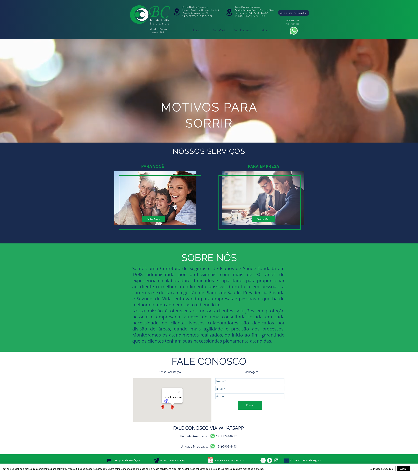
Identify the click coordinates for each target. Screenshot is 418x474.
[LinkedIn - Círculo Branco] (263, 460)
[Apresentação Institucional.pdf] (211, 460)
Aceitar (403, 468)
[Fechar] (414, 468)
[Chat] (108, 460)
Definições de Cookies (381, 468)
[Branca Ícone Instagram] (276, 460)
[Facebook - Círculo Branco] (269, 460)
